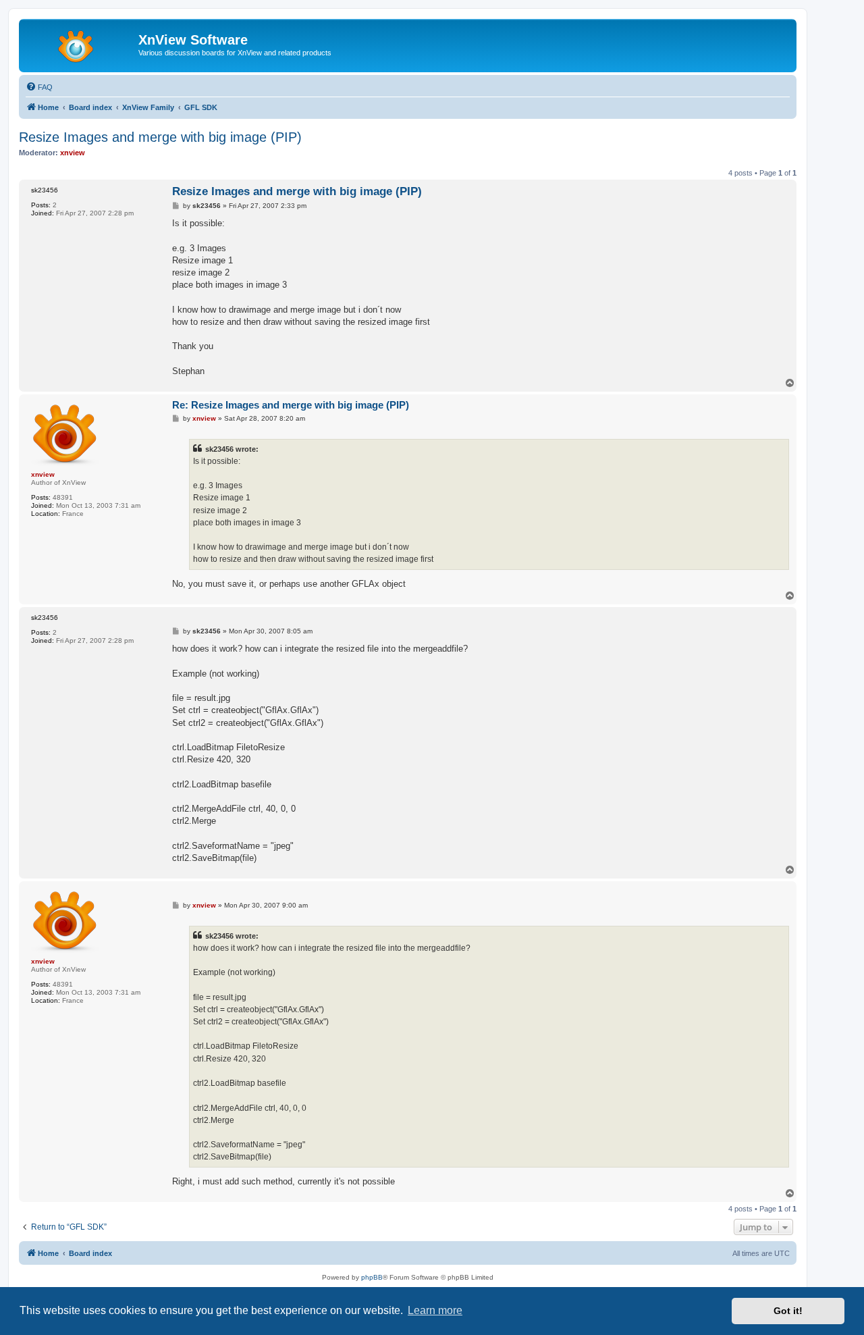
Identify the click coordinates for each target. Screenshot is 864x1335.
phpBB (372, 1277)
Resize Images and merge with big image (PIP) (160, 137)
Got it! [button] (788, 1310)
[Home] (80, 44)
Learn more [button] (435, 1310)
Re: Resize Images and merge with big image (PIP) (290, 405)
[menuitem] (39, 87)
